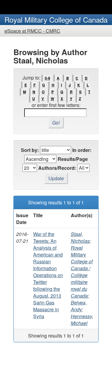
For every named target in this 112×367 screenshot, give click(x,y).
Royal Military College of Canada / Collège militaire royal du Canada (82, 271)
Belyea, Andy (79, 306)
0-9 (47, 78)
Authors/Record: (57, 167)
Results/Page (73, 158)
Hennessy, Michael (82, 319)
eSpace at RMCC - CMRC (32, 30)
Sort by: (30, 150)
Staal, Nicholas (80, 237)
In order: (81, 150)
